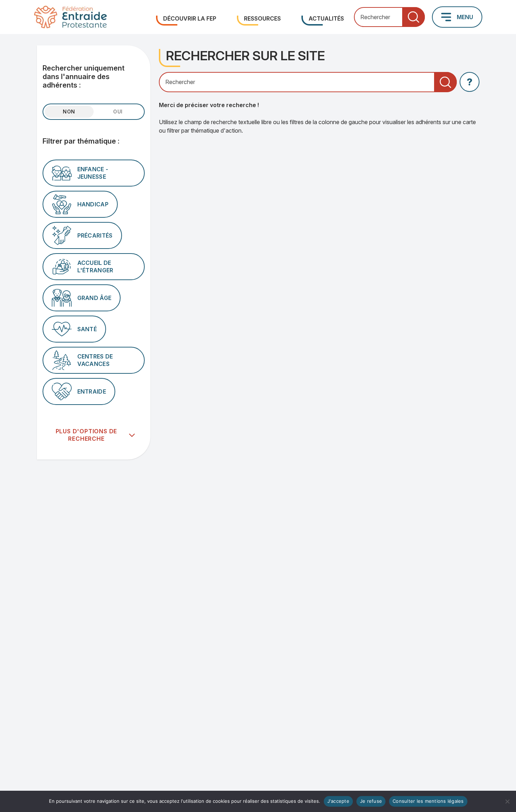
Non (69, 112)
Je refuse (371, 801)
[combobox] (389, 17)
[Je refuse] (507, 801)
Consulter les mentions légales (428, 801)
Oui (118, 112)
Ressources (262, 18)
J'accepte (338, 801)
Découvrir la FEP (189, 18)
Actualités (326, 18)
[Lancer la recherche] (413, 17)
